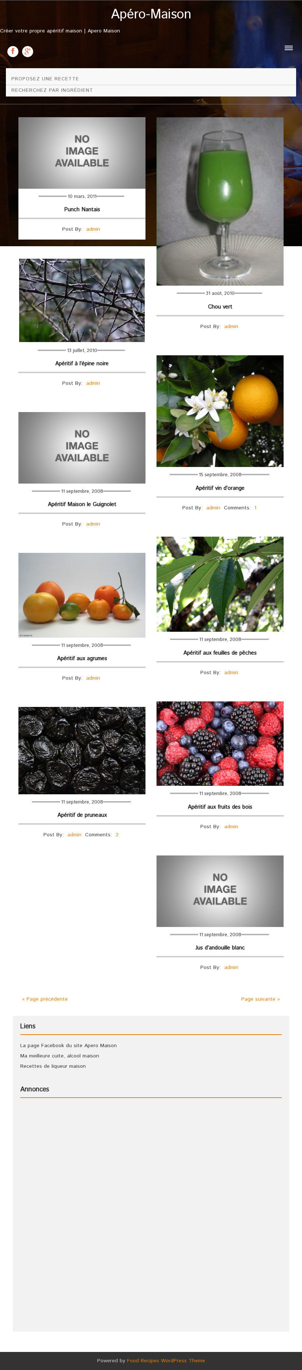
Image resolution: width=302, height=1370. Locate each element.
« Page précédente (45, 999)
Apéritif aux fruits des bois (220, 807)
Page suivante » (260, 999)
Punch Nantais (82, 209)
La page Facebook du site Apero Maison (68, 1045)
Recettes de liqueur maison (53, 1066)
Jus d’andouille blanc (220, 948)
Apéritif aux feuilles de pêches (220, 653)
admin (93, 229)
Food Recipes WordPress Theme (166, 1360)
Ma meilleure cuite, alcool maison (59, 1056)
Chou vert (220, 307)
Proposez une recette (45, 79)
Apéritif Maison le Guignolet (82, 504)
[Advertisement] (49, 1214)
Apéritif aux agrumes (82, 658)
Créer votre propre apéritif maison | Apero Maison (95, 21)
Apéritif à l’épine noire (82, 363)
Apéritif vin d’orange (220, 488)
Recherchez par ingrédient (52, 90)
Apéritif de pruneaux (82, 815)
